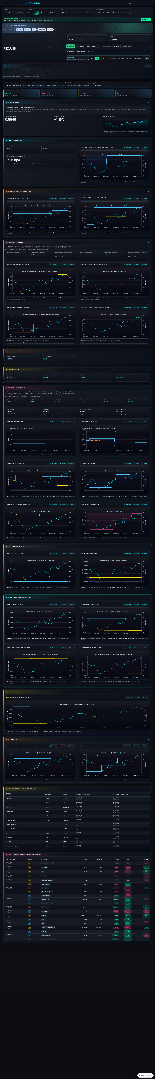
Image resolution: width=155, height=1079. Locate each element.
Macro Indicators (33, 13)
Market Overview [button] (13, 102)
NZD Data (71, 46)
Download (128, 147)
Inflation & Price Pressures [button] (17, 387)
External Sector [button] (13, 369)
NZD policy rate (33, 85)
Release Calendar (66, 13)
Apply (147, 58)
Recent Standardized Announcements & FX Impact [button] (24, 854)
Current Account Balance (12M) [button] (18, 692)
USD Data (81, 46)
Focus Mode (70, 51)
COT (99, 13)
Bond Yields (106, 13)
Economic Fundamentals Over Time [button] (19, 191)
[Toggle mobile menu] (130, 3)
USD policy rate (49, 85)
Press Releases (78, 13)
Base (68, 36)
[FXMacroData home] (31, 3)
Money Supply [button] (12, 739)
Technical (43, 13)
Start (114, 58)
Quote (112, 36)
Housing (126, 13)
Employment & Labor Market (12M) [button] (19, 597)
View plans (147, 66)
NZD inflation (41, 85)
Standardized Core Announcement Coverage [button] (22, 788)
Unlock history (146, 19)
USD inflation (60, 85)
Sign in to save (91, 46)
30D (92, 58)
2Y (107, 58)
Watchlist (20, 13)
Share (145, 147)
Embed (137, 147)
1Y (100, 58)
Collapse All (81, 51)
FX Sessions (89, 13)
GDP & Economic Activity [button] (16, 546)
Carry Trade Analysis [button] (15, 140)
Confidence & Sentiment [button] (16, 242)
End (131, 58)
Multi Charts (53, 13)
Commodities (116, 13)
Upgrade (116, 46)
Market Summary (9, 13)
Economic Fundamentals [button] (16, 351)
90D (97, 58)
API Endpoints (127, 46)
